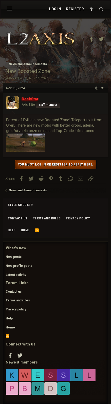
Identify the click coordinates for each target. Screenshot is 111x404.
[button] (9, 9)
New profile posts (19, 266)
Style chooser (20, 205)
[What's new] (91, 9)
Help (11, 230)
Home (25, 230)
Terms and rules (47, 218)
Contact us (17, 218)
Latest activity (16, 275)
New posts (14, 257)
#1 (103, 88)
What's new (16, 248)
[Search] (101, 9)
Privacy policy (78, 218)
